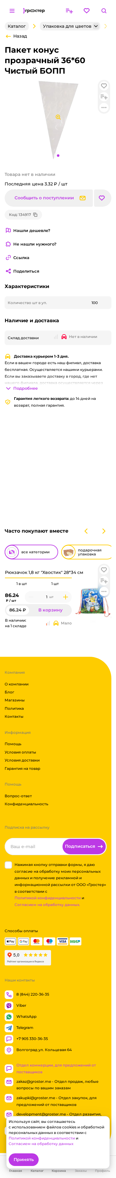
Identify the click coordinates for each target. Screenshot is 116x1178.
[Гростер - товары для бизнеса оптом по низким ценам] (34, 10)
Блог (9, 692)
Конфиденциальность (26, 804)
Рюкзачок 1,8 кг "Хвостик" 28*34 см (44, 572)
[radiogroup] (38, 584)
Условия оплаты (20, 752)
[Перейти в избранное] (86, 10)
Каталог (17, 26)
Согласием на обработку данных (41, 1143)
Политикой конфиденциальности (48, 898)
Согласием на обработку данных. (47, 904)
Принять (24, 1159)
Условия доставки (22, 760)
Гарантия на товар (22, 768)
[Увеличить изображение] (92, 600)
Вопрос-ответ (18, 796)
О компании (16, 683)
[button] (104, 570)
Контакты (14, 716)
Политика (14, 708)
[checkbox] (8, 865)
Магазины (15, 700)
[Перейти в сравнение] (69, 10)
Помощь (13, 743)
